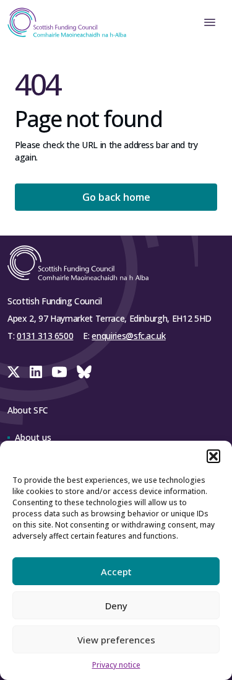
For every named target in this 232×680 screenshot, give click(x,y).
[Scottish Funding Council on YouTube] (59, 371)
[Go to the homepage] (63, 22)
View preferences (116, 640)
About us (33, 437)
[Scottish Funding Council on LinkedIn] (36, 372)
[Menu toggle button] (209, 22)
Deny (116, 605)
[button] (213, 456)
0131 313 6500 (45, 336)
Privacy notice (116, 665)
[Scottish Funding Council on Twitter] (13, 372)
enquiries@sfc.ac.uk (128, 336)
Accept (116, 571)
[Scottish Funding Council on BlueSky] (84, 371)
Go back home (116, 197)
